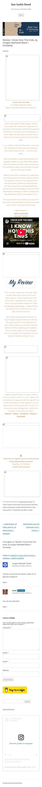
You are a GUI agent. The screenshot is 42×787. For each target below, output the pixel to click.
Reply (4, 582)
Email (5, 661)
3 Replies (6, 51)
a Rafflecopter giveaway (21, 467)
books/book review (25, 502)
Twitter (15, 413)
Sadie (30, 510)
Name (6, 653)
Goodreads (21, 416)
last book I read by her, (15, 306)
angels (10, 504)
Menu (21, 15)
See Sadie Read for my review (21, 461)
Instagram (24, 413)
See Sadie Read (21, 4)
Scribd (25, 216)
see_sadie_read (24, 767)
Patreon (33, 413)
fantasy (5, 507)
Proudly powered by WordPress (12, 783)
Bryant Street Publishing (29, 504)
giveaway (11, 507)
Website (8, 413)
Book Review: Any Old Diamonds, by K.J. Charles (31, 527)
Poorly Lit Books (10, 767)
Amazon (18, 216)
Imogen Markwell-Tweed (23, 507)
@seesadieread (8, 709)
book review (17, 504)
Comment (7, 628)
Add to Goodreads (21, 213)
